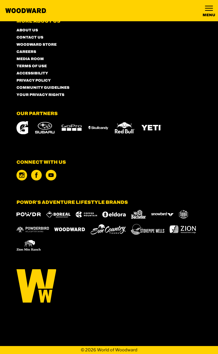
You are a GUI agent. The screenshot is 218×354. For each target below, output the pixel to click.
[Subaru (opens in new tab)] (45, 127)
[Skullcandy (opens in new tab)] (98, 128)
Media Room (30, 59)
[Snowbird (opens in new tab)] (162, 214)
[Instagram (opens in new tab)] (21, 175)
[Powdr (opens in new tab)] (28, 214)
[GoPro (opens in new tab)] (72, 128)
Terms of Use (31, 66)
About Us (27, 30)
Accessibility (32, 73)
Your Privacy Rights (40, 95)
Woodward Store (36, 45)
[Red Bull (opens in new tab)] (125, 127)
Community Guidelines (42, 88)
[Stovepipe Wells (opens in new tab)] (147, 229)
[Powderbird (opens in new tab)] (32, 229)
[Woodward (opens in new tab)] (69, 229)
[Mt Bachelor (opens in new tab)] (138, 214)
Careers (26, 52)
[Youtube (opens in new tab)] (51, 175)
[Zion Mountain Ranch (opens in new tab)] (28, 245)
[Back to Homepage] (109, 286)
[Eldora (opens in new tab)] (114, 214)
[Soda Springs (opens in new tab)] (183, 214)
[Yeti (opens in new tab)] (151, 127)
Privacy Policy (33, 80)
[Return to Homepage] (26, 10)
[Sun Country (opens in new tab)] (108, 229)
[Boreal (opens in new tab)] (58, 214)
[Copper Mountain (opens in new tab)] (86, 214)
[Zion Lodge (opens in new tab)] (183, 229)
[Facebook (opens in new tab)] (36, 175)
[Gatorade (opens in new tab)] (22, 127)
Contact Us (29, 37)
